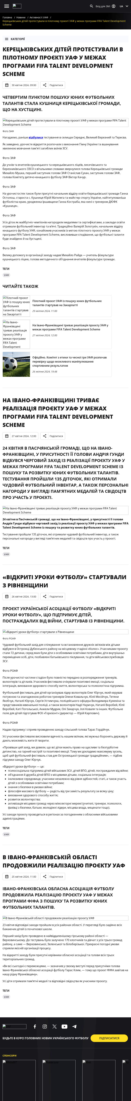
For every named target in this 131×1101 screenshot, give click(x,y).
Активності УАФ (39, 17)
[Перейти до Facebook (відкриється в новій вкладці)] (35, 1027)
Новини (20, 17)
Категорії (18, 39)
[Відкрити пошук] (92, 6)
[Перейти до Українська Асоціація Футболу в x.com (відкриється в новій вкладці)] (54, 1027)
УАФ (6, 275)
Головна (7, 17)
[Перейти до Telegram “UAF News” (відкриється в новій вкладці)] (74, 1027)
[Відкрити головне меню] (7, 6)
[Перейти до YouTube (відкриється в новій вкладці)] (64, 1027)
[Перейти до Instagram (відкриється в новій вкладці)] (45, 1027)
